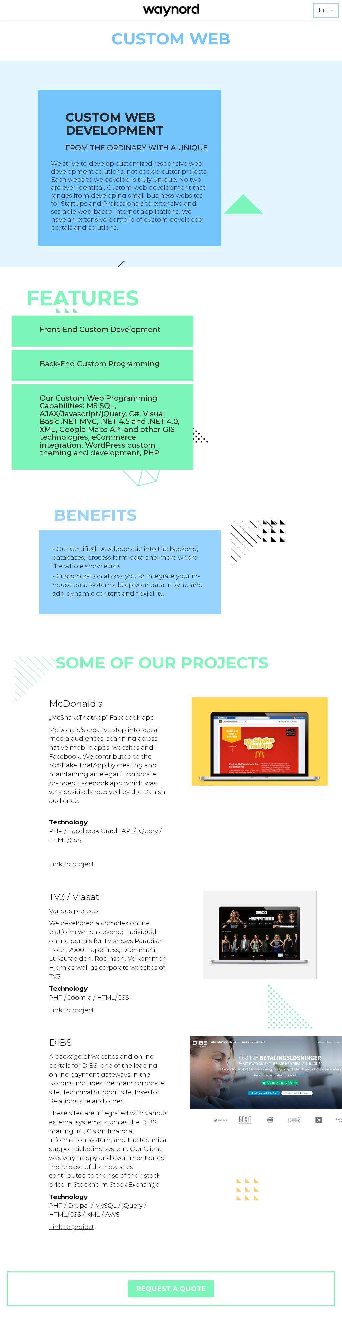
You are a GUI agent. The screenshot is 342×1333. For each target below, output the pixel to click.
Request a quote (171, 1289)
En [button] (324, 10)
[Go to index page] (171, 13)
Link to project (71, 864)
